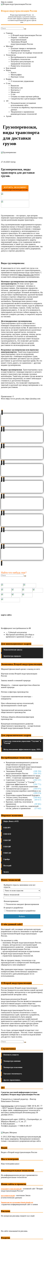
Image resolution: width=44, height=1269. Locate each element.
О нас (8, 83)
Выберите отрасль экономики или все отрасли (19, 886)
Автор (13, 162)
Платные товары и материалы (23, 48)
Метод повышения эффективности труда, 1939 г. (22, 749)
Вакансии (15, 86)
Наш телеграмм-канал (10, 1164)
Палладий (7, 866)
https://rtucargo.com (26, 275)
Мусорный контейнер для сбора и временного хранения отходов (20, 636)
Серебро (6, 859)
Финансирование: (11, 901)
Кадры (8, 79)
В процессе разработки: (13, 908)
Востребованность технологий (23, 57)
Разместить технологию (21, 66)
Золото (6, 872)
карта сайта (6, 615)
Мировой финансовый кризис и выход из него (20, 669)
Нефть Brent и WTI (10, 821)
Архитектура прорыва (12, 656)
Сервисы (5, 1265)
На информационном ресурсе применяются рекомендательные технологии (19, 1176)
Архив (8, 116)
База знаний (11, 68)
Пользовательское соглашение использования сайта (23, 104)
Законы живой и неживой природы (16, 680)
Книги (13, 72)
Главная (9, 33)
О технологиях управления (22, 81)
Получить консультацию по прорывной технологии (22, 62)
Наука (8, 70)
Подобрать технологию (20, 59)
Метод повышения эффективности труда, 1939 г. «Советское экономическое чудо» (23, 777)
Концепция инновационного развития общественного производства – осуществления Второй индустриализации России (20, 726)
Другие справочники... (12, 1080)
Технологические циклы (12, 650)
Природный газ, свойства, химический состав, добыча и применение (22, 807)
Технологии (11, 55)
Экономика (6, 1242)
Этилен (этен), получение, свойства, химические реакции (19, 798)
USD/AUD (7, 834)
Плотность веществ (11, 1055)
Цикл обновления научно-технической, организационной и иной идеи (17, 704)
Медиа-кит (15, 92)
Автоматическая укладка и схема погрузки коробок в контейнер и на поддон (23, 791)
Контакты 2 (15, 90)
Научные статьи (17, 77)
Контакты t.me (17, 88)
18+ (7, 101)
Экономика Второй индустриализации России (22, 43)
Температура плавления (12, 1067)
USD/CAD (7, 853)
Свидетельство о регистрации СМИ (26, 99)
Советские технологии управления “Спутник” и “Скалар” (22, 742)
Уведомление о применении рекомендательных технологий (24, 113)
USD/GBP (7, 847)
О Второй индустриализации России (26, 35)
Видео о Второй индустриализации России (19, 1152)
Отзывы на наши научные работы (25, 96)
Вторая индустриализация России (19, 11)
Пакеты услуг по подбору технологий (27, 53)
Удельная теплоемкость (12, 1074)
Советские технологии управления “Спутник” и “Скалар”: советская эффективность (21, 782)
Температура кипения (12, 1061)
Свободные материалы (20, 51)
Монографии (16, 75)
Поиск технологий (11, 895)
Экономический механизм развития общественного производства (16, 711)
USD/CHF (7, 840)
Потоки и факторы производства (14, 692)
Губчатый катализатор (16, 632)
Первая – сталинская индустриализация (19, 38)
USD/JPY (7, 828)
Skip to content (7, 2)
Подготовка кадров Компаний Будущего (23, 795)
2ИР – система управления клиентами (22, 787)
